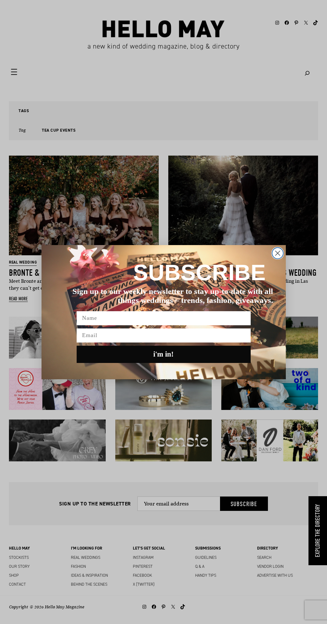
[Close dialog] (277, 253)
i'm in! (163, 354)
